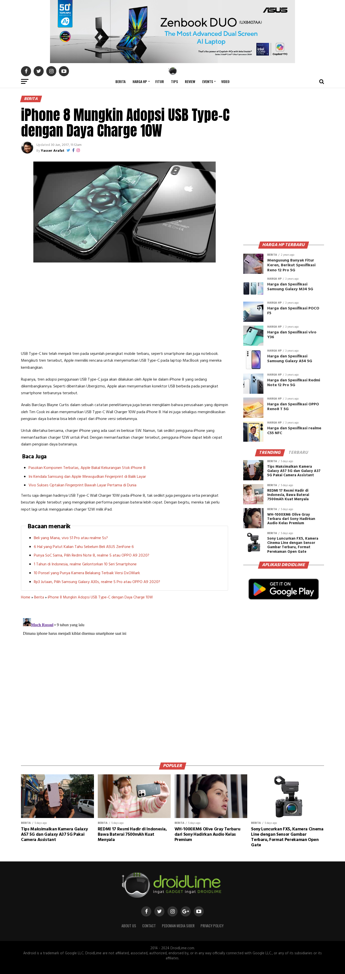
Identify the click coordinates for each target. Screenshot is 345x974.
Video (225, 81)
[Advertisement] (124, 307)
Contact (149, 925)
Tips (174, 81)
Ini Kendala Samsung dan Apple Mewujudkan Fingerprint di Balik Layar (87, 476)
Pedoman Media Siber (178, 925)
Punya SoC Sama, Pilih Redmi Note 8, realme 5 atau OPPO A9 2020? (91, 555)
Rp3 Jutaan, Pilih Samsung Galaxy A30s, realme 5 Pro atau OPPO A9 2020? (97, 582)
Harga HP (140, 81)
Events (207, 81)
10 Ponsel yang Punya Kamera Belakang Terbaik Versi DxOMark (87, 573)
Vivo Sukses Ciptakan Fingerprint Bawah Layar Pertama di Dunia (82, 485)
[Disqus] (124, 679)
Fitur (159, 81)
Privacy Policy (212, 925)
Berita (120, 81)
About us (128, 925)
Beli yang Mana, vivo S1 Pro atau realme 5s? (71, 538)
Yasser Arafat (52, 151)
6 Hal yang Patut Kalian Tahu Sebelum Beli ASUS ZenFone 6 (84, 547)
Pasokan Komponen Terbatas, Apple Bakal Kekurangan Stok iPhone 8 (87, 468)
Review (190, 81)
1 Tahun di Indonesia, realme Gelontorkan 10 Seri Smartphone (85, 564)
